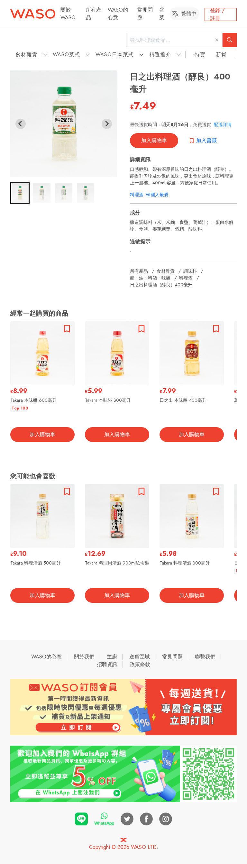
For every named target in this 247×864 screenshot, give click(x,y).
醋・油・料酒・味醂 (150, 278)
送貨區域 (139, 656)
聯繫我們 (205, 656)
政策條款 (140, 664)
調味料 (190, 271)
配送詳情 (223, 124)
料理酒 (136, 194)
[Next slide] (107, 124)
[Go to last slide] (20, 124)
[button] (20, 193)
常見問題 (172, 656)
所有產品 (139, 271)
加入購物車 (154, 140)
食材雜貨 (166, 271)
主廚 (112, 656)
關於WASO (68, 13)
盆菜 (161, 13)
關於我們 (84, 656)
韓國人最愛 (157, 194)
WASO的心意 (118, 13)
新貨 (221, 54)
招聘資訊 (107, 664)
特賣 (200, 54)
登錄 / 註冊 (217, 14)
